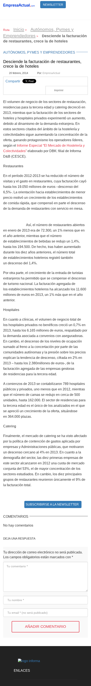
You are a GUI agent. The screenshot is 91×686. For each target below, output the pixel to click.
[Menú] (82, 14)
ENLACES (22, 670)
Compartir (13, 81)
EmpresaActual (51, 73)
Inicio (18, 29)
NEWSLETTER (53, 4)
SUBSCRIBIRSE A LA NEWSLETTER (52, 504)
